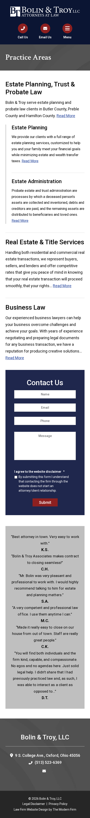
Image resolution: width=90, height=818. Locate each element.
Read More (66, 115)
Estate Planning (29, 128)
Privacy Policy (58, 804)
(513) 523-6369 (48, 762)
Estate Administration (37, 181)
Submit (45, 502)
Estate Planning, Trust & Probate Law (40, 88)
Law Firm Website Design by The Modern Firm (45, 809)
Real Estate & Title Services (44, 242)
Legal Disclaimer (33, 804)
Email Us (45, 37)
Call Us (23, 37)
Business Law (25, 307)
